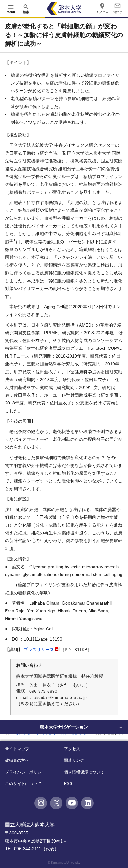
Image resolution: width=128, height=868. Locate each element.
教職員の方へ (17, 760)
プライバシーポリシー (25, 772)
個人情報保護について (84, 772)
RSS (68, 783)
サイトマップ (17, 749)
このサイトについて (23, 783)
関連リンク (74, 760)
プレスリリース (39, 649)
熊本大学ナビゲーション (64, 726)
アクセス (72, 749)
